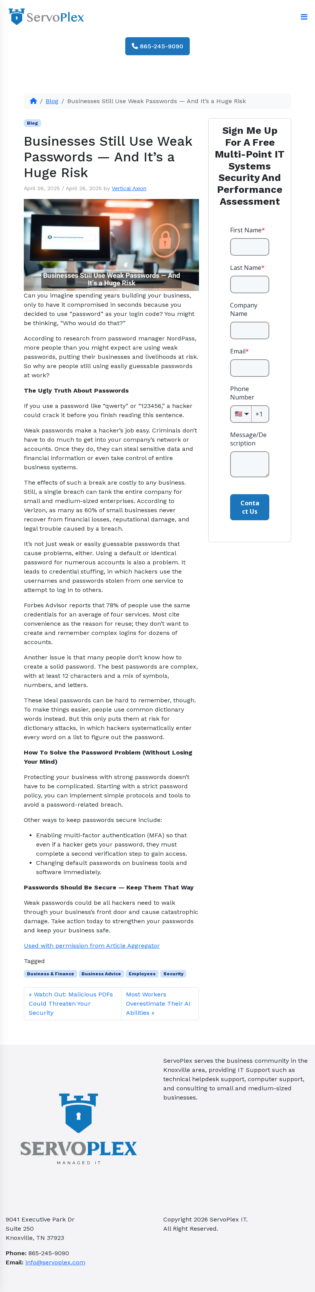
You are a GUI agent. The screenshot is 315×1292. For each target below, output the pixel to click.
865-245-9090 (160, 46)
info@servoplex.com (55, 1262)
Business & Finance (50, 973)
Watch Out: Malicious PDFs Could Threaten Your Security (71, 1003)
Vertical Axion (129, 188)
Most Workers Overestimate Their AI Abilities (158, 1003)
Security (173, 973)
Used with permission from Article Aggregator (92, 945)
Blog (52, 101)
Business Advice (101, 973)
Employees (142, 973)
